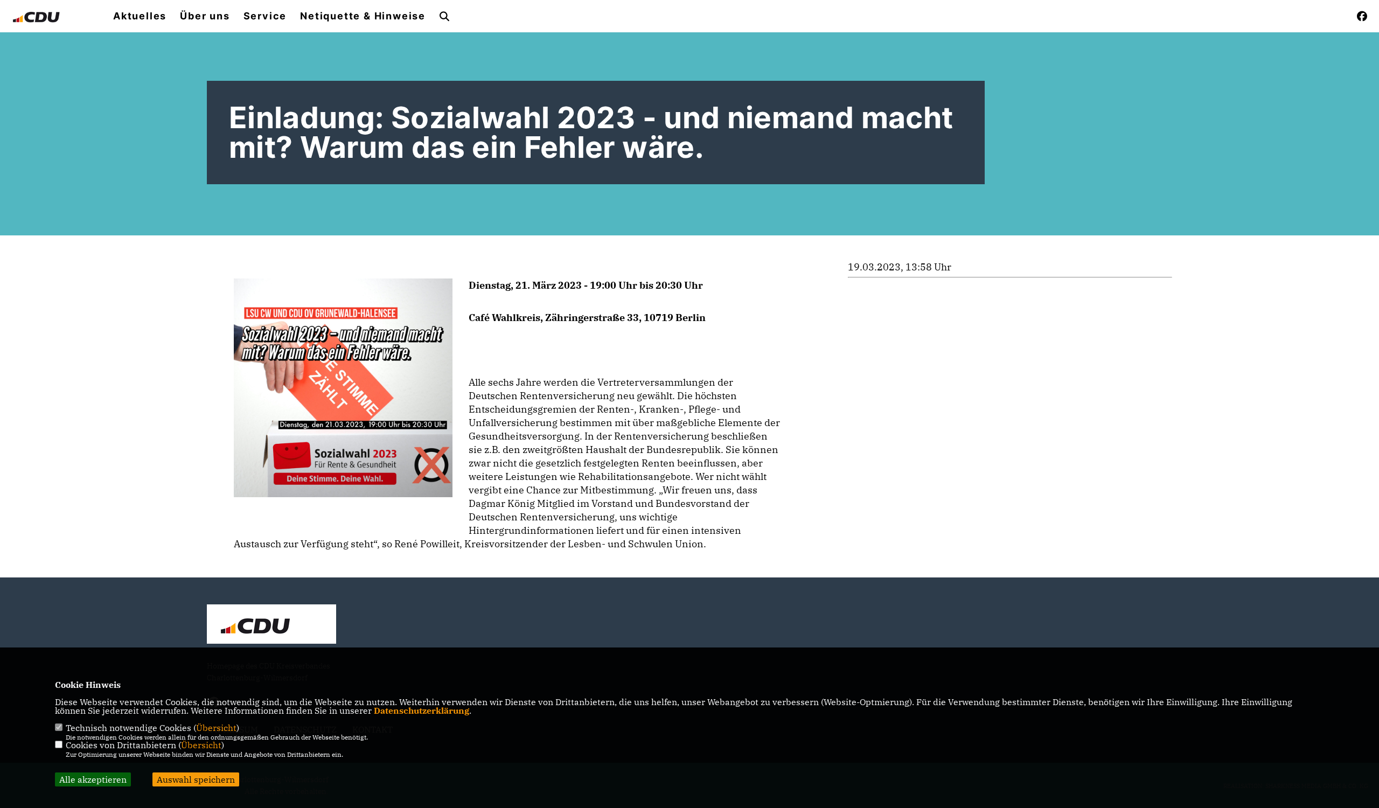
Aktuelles (139, 16)
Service (265, 16)
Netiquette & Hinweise (363, 16)
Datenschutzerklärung (421, 710)
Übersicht (216, 727)
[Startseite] (271, 625)
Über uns (204, 16)
